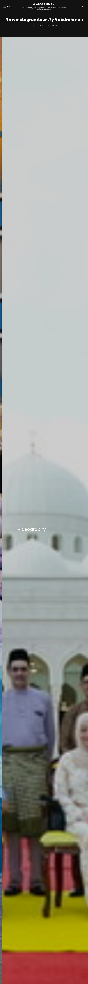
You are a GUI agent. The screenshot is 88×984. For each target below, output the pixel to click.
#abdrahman (44, 4)
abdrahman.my (51, 25)
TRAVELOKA (38, 529)
